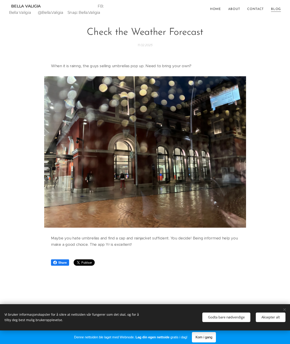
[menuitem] (217, 9)
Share (62, 262)
